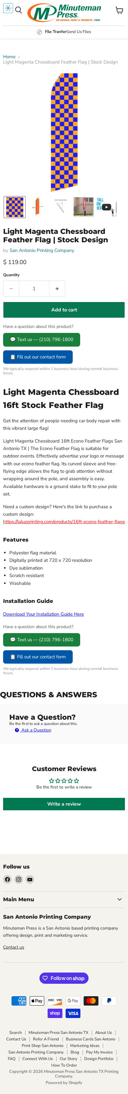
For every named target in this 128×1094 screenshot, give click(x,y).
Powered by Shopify (64, 1083)
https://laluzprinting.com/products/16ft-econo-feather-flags (64, 522)
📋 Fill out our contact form (38, 357)
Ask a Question (35, 730)
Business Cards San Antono (90, 1039)
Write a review (64, 804)
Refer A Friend (46, 1039)
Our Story (68, 1059)
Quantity (11, 275)
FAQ (12, 1059)
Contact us (13, 947)
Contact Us (16, 1039)
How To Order (64, 1065)
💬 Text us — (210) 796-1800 (41, 339)
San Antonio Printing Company (42, 250)
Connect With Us (37, 1059)
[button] (14, 207)
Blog (75, 1052)
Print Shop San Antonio (42, 1046)
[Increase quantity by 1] (57, 289)
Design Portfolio (98, 1059)
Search (15, 1032)
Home (9, 56)
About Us (103, 1032)
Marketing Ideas (84, 1046)
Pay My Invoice (99, 1052)
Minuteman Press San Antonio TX (58, 1032)
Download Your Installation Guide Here (43, 614)
